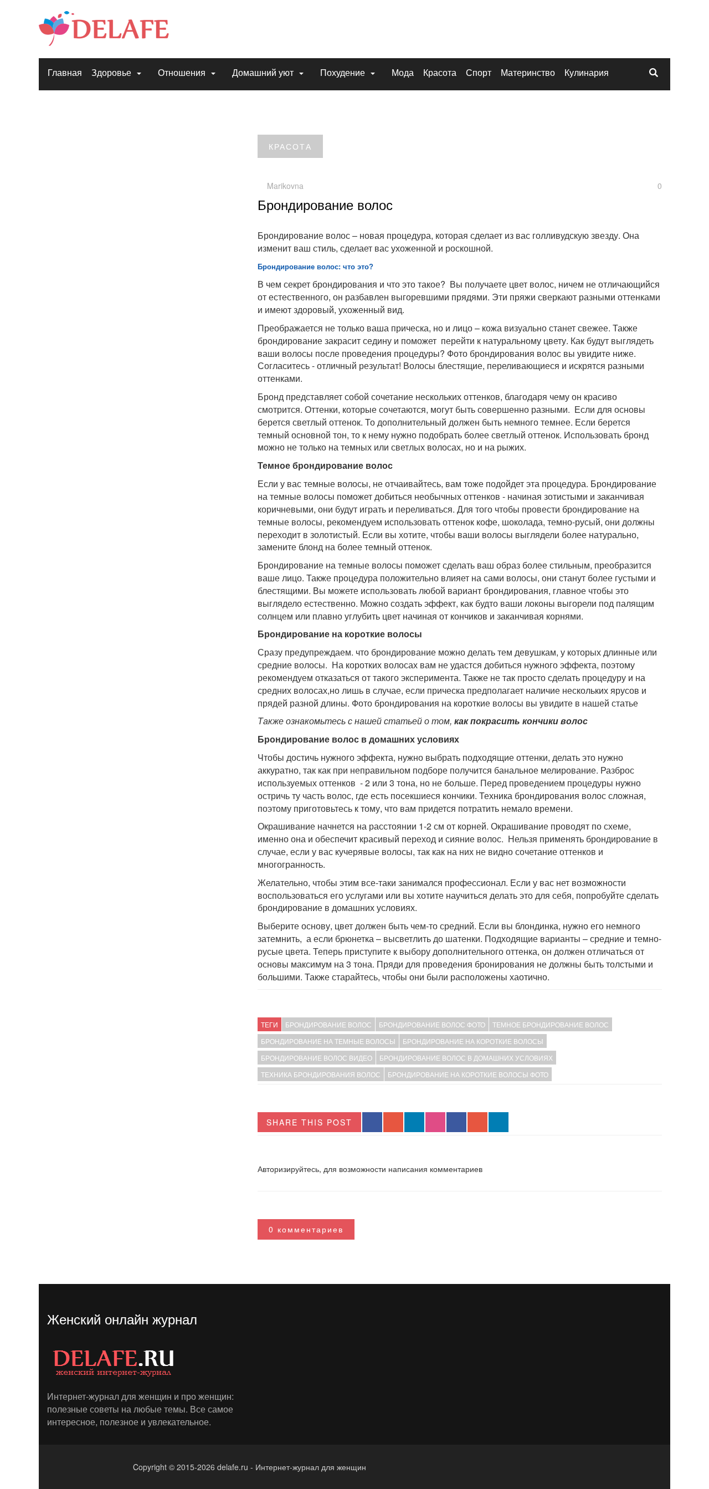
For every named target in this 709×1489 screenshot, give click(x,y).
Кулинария (586, 72)
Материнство (528, 72)
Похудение (342, 72)
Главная (65, 72)
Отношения (181, 72)
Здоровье (111, 72)
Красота (439, 72)
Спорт (478, 72)
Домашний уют (263, 72)
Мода (403, 72)
